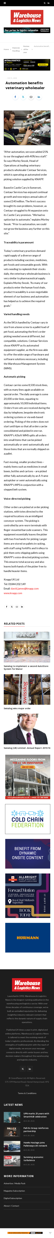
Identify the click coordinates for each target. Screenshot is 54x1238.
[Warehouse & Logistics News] (27, 18)
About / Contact (11, 1205)
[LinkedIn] (39, 97)
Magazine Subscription (14, 1191)
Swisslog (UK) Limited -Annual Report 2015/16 (27, 748)
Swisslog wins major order (17, 708)
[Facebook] (15, 97)
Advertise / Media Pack (14, 1183)
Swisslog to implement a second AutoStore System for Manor (26, 667)
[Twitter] (23, 97)
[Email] (31, 97)
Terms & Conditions (27, 1093)
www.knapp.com (13, 593)
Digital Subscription (13, 1198)
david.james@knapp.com (25, 588)
